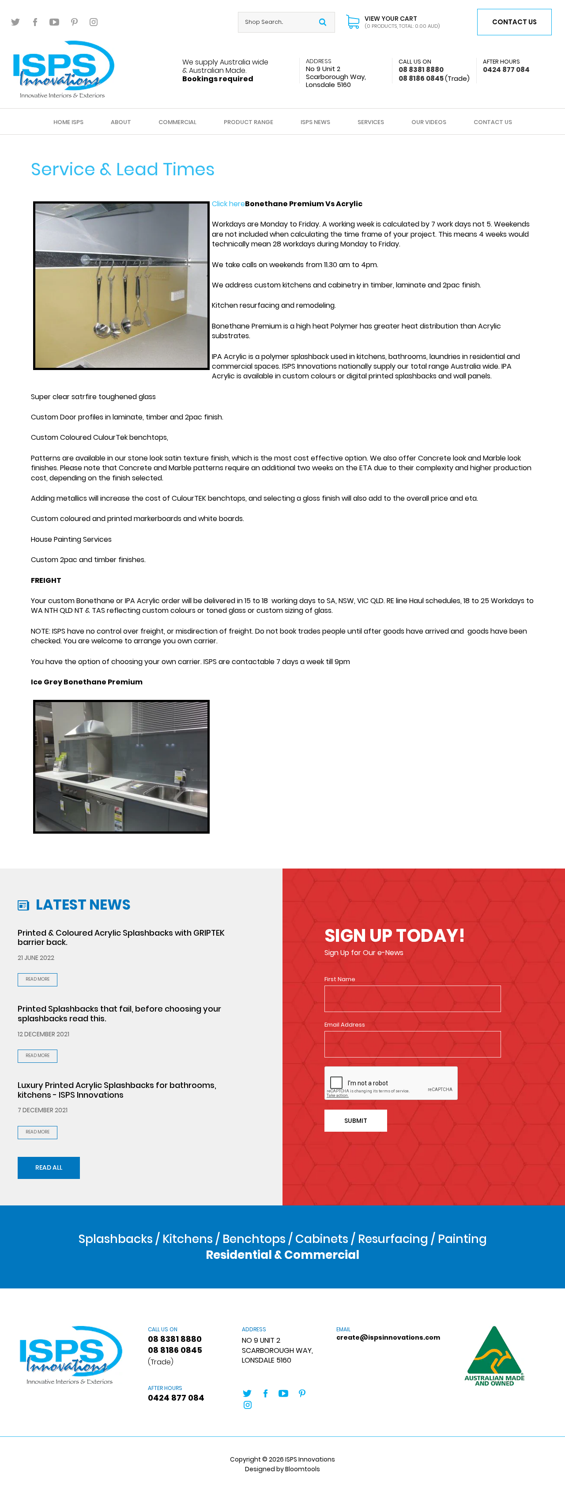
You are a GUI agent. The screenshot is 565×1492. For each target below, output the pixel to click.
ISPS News (315, 122)
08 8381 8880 (421, 66)
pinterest (74, 22)
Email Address (344, 1025)
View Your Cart (402, 22)
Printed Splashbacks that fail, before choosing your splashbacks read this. (119, 1013)
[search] (322, 22)
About (121, 122)
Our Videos (428, 122)
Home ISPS (68, 122)
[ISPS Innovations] (63, 69)
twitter (16, 22)
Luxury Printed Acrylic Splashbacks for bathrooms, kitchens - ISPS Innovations (117, 1089)
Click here (228, 204)
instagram (93, 22)
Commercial (177, 122)
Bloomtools (302, 1469)
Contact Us (493, 122)
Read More (37, 979)
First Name (339, 979)
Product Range (248, 122)
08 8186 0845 (434, 78)
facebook (35, 22)
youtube (54, 22)
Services (371, 122)
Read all (48, 1167)
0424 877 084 (506, 66)
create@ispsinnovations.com (376, 1334)
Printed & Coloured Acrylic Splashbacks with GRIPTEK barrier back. (121, 937)
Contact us (514, 21)
